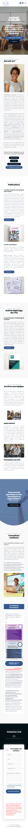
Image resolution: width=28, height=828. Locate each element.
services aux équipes (14, 164)
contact (15, 41)
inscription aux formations (14, 663)
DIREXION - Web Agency (16, 826)
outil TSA (14, 160)
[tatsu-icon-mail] (14, 736)
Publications (14, 157)
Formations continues (15, 37)
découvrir (8, 219)
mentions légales (15, 825)
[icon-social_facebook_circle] (21, 3)
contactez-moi (14, 505)
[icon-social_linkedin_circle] (23, 3)
